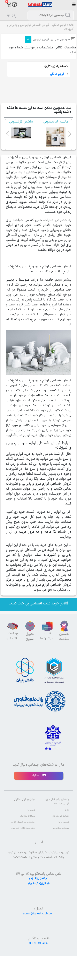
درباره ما (31, 810)
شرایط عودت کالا (60, 816)
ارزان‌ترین (36, 39)
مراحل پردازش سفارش (24, 799)
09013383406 (38, 943)
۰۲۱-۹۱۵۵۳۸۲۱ (38, 878)
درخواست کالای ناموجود (23, 828)
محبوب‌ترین (65, 39)
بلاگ (66, 810)
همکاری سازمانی (61, 828)
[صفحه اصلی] (40, 2)
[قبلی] (8, 133)
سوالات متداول (27, 816)
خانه (71, 25)
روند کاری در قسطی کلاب (23, 822)
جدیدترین (55, 39)
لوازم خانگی (59, 25)
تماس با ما (64, 822)
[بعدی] (69, 133)
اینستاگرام (37, 775)
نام (28, 39)
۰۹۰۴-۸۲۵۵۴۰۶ (39, 883)
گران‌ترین (45, 39)
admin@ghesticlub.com (38, 913)
